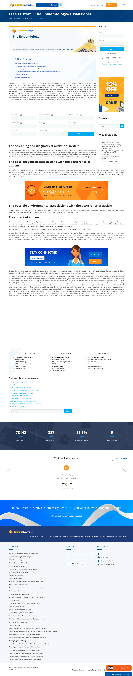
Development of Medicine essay (22, 393)
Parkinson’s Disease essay (20, 396)
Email (101, 32)
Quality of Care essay (18, 385)
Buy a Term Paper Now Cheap (18, 622)
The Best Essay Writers (16, 575)
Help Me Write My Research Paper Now (21, 613)
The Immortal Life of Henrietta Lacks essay (26, 404)
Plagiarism (122, 536)
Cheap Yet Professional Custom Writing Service (23, 603)
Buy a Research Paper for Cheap (18, 572)
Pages (41, 122)
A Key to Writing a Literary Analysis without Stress (24, 650)
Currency (41, 130)
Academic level (15, 122)
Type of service (15, 114)
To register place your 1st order (112, 65)
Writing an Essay (14, 600)
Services (100, 5)
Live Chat (96, 254)
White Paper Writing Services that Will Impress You (24, 647)
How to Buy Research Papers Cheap (20, 610)
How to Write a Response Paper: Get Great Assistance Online (27, 638)
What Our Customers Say (66, 458)
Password (102, 40)
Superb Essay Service (15, 578)
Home (93, 5)
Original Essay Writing (15, 560)
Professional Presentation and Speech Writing (23, 569)
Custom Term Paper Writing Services (20, 563)
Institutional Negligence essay (21, 388)
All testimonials (121, 458)
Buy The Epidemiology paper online (26, 63)
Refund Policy (102, 670)
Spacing (13, 130)
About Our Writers (76, 536)
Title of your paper (73, 114)
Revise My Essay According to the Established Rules (24, 634)
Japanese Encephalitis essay (21, 398)
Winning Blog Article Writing (17, 641)
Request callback (37, 258)
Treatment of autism (21, 74)
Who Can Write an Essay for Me (18, 585)
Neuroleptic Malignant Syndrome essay (25, 390)
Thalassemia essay (17, 406)
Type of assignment (44, 114)
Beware (87, 536)
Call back (53, 5)
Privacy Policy (91, 670)
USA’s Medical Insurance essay (22, 382)
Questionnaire (63, 475)
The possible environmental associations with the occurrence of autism (37, 72)
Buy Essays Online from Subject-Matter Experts (23, 554)
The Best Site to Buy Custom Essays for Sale (22, 557)
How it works (34, 536)
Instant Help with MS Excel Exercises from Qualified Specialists (28, 628)
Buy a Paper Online (15, 591)
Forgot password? (112, 62)
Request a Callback (107, 561)
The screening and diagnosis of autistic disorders (30, 66)
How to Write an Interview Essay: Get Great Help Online (26, 653)
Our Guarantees (55, 536)
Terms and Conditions (79, 670)
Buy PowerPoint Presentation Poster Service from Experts (26, 588)
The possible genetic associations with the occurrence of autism (35, 69)
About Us (44, 536)
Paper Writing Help (14, 625)
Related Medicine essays (22, 77)
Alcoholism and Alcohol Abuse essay (24, 401)
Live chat (42, 5)
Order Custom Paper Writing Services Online (22, 616)
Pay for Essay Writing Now (17, 566)
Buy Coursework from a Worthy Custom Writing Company (27, 597)
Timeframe (71, 122)
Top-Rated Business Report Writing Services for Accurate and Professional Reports (34, 631)
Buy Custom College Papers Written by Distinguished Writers (27, 619)
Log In (112, 49)
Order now (112, 5)
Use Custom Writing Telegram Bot (68, 516)
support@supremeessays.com (42, 262)
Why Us (65, 536)
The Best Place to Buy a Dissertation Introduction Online (26, 656)
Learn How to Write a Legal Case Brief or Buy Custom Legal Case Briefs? (30, 644)
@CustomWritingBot (107, 564)
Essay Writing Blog (98, 536)
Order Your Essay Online (16, 606)
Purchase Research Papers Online (19, 594)
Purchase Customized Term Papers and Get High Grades (26, 582)
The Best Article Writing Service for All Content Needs (25, 659)
